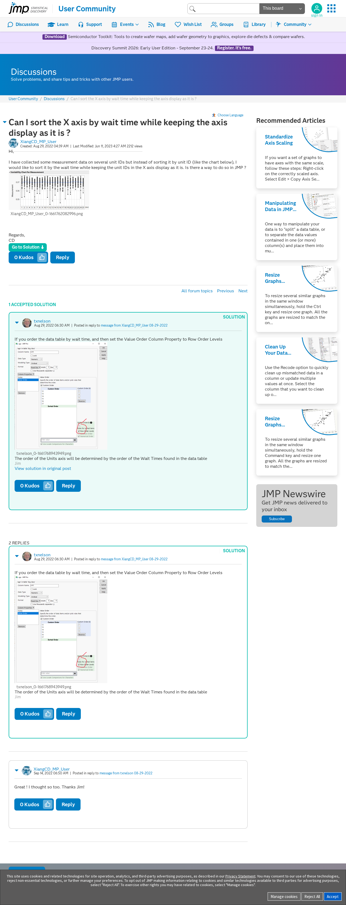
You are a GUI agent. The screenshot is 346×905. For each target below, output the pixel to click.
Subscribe (277, 519)
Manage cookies (284, 896)
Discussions (27, 24)
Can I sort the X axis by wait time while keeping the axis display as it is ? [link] (134, 98)
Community (295, 24)
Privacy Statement (240, 876)
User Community (87, 8)
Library (258, 24)
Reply (62, 257)
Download (55, 36)
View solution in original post (43, 468)
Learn (62, 24)
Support (94, 24)
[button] (5, 122)
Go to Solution (25, 247)
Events (127, 24)
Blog (161, 24)
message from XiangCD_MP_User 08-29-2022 (134, 325)
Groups (226, 24)
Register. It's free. (234, 48)
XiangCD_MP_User (38, 141)
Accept (333, 896)
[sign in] (317, 8)
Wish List (192, 24)
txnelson (42, 321)
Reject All (312, 896)
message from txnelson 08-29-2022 (125, 773)
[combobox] (223, 8)
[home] (28, 8)
